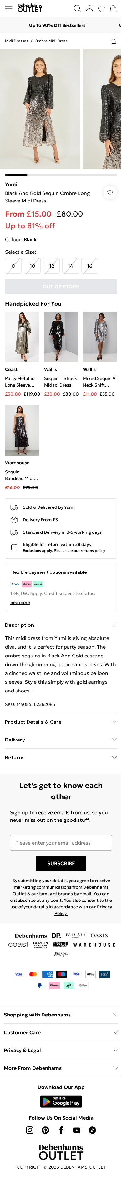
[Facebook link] (61, 1130)
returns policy (93, 550)
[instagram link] (29, 1130)
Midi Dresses (16, 40)
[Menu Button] (9, 8)
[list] (61, 112)
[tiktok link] (92, 1130)
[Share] (113, 41)
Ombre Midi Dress (51, 40)
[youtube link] (76, 1130)
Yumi (11, 184)
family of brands (56, 893)
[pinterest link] (45, 1130)
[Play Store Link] (61, 1101)
